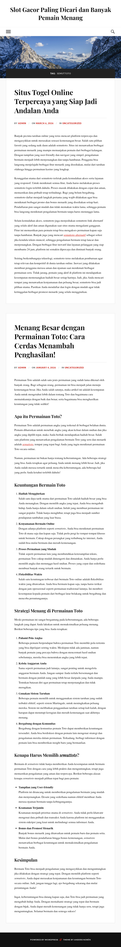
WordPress (51, 939)
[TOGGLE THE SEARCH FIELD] (112, 31)
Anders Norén (82, 939)
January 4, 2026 (46, 367)
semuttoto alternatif (75, 235)
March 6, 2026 (45, 123)
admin (22, 123)
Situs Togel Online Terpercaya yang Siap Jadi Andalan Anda (55, 101)
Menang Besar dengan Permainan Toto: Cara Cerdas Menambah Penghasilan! (49, 341)
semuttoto (27, 444)
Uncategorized (72, 123)
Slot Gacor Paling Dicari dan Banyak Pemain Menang (60, 14)
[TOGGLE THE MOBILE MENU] (8, 31)
